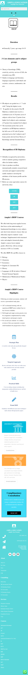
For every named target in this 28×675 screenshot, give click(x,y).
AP (1, 630)
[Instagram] (14, 554)
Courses (3, 621)
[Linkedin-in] (10, 554)
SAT (2, 662)
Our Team (3, 565)
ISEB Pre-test (4, 649)
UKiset (2, 667)
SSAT (2, 664)
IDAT (2, 643)
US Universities (4, 595)
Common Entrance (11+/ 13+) (8, 638)
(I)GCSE (3, 654)
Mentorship (3, 581)
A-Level (2, 633)
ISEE (2, 651)
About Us (3, 562)
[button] (14, 15)
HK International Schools (6, 584)
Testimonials (3, 570)
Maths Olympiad (5, 659)
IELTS (2, 646)
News (2, 568)
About (3, 558)
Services (3, 599)
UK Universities (4, 589)
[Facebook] (18, 554)
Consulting (4, 577)
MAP (2, 657)
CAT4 (2, 636)
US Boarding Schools (5, 592)
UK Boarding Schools (5, 587)
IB (1, 641)
